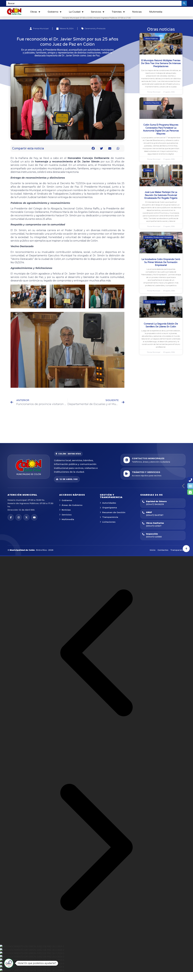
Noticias (137, 11)
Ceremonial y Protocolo (95, 28)
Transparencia (110, 517)
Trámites (117, 11)
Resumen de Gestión (113, 512)
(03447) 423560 (154, 537)
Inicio (152, 550)
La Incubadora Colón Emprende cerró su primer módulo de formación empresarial (161, 262)
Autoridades (109, 503)
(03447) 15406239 (155, 504)
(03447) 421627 (153, 526)
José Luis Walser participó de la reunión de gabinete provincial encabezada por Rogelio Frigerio (160, 195)
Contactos (163, 550)
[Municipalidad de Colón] (29, 467)
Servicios (96, 11)
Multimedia (155, 11)
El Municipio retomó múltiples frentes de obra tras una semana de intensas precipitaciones (161, 63)
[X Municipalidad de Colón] (26, 517)
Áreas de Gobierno (72, 505)
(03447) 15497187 (154, 515)
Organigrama (109, 507)
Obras (33, 11)
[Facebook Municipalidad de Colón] (11, 517)
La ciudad (74, 11)
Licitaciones (108, 522)
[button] (93, 148)
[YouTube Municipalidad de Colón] (34, 517)
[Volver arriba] (186, 548)
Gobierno (53, 11)
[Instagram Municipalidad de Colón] (18, 517)
